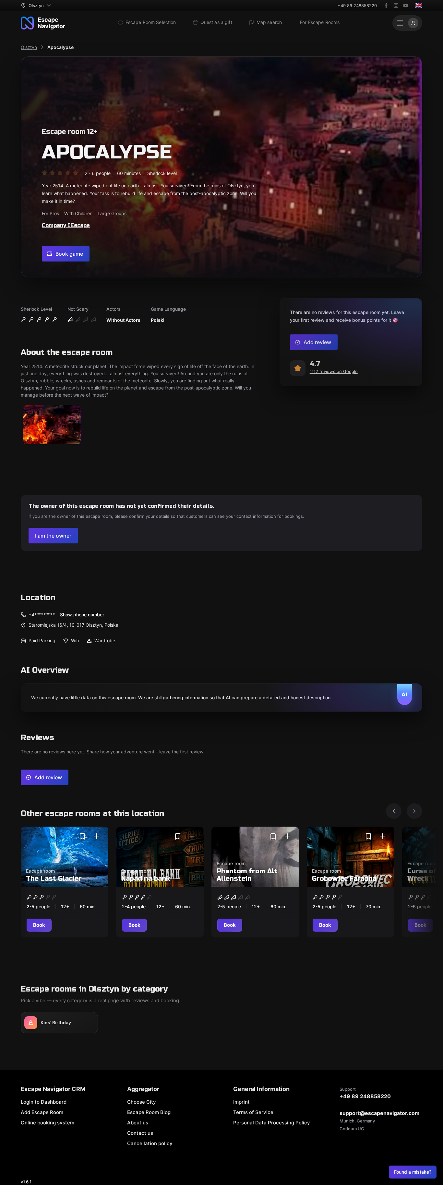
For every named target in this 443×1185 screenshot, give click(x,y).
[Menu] (407, 23)
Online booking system (47, 1123)
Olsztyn (29, 47)
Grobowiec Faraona (344, 879)
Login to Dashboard (43, 1102)
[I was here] (96, 836)
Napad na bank (145, 879)
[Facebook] (386, 5)
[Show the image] (52, 425)
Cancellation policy (150, 1143)
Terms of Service (253, 1112)
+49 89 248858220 (357, 5)
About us (137, 1123)
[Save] (82, 836)
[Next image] (414, 811)
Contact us (140, 1133)
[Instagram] (396, 5)
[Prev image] (393, 811)
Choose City (141, 1102)
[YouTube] (406, 5)
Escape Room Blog (149, 1112)
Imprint (241, 1102)
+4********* (42, 614)
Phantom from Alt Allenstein (247, 875)
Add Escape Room (42, 1112)
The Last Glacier (54, 879)
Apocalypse (60, 47)
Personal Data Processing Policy (271, 1123)
